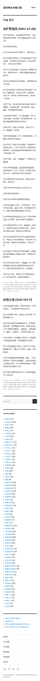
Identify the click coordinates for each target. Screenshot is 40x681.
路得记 (7, 439)
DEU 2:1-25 (23, 282)
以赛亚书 (8, 482)
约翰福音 (8, 540)
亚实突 (7, 382)
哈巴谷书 (8, 517)
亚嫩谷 (33, 282)
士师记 (7, 436)
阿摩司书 (8, 503)
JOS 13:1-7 (25, 380)
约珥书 (7, 500)
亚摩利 (12, 284)
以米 (4, 287)
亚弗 (11, 382)
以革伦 (24, 382)
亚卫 (28, 282)
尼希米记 (8, 462)
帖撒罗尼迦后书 (11, 569)
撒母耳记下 (9, 445)
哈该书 (7, 523)
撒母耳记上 (9, 442)
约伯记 (7, 468)
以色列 (8, 287)
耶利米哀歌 (9, 488)
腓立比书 (8, 560)
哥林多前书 (9, 549)
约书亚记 (17, 380)
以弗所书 (8, 557)
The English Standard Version (17, 624)
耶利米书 (8, 485)
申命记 (16, 282)
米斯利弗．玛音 (26, 384)
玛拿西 (14, 384)
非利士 (27, 387)
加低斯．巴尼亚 (23, 287)
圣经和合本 (9, 621)
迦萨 (23, 387)
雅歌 (6, 479)
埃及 (32, 382)
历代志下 (8, 456)
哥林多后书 (9, 552)
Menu (33, 7)
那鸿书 (7, 514)
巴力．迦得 (8, 384)
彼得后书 (8, 592)
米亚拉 (19, 384)
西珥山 (27, 289)
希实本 (31, 287)
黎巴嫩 (32, 387)
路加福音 (8, 537)
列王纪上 (8, 448)
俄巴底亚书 (9, 505)
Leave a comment (12, 291)
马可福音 (8, 534)
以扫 (22, 284)
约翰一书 (8, 595)
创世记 (7, 419)
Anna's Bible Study (12, 618)
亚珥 (15, 284)
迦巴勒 (16, 387)
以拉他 (26, 284)
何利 (12, 287)
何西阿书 (8, 497)
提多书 (7, 577)
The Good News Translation (16, 627)
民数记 (7, 428)
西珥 (23, 289)
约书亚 (33, 384)
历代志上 (8, 454)
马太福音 (8, 531)
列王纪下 (8, 451)
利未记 (7, 425)
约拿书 (7, 508)
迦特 (20, 387)
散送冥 (10, 289)
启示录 (7, 606)
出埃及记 (8, 422)
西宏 (20, 289)
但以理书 (8, 494)
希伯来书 (8, 583)
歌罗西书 (8, 563)
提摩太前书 (9, 572)
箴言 (6, 474)
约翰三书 (8, 601)
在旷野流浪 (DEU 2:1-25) (19, 29)
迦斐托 (32, 289)
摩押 (34, 287)
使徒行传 (8, 543)
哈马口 (29, 382)
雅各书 (7, 586)
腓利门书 (8, 580)
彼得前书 (8, 589)
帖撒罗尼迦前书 (11, 566)
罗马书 (7, 546)
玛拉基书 (8, 528)
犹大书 (7, 603)
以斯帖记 (8, 465)
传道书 (7, 477)
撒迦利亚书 (9, 526)
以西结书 (8, 491)
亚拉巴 (7, 284)
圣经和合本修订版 (12, 7)
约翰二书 (8, 598)
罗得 (17, 289)
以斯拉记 (8, 459)
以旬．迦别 (32, 284)
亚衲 (19, 284)
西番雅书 (8, 520)
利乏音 (16, 287)
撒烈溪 (5, 289)
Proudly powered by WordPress (26, 675)
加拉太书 (8, 554)
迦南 (12, 387)
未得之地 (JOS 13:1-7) (17, 299)
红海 (13, 289)
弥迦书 (7, 511)
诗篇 (6, 471)
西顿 (9, 387)
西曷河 (5, 387)
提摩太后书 (9, 575)
